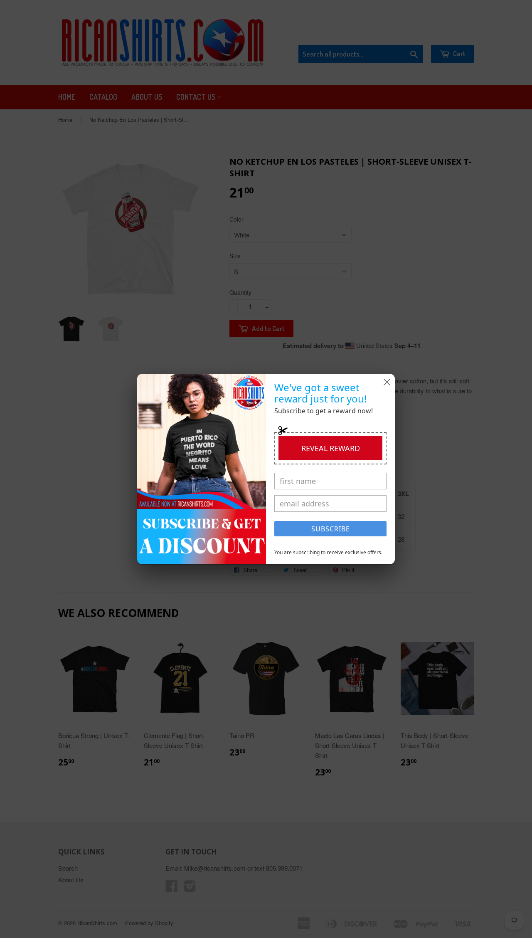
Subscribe (330, 528)
